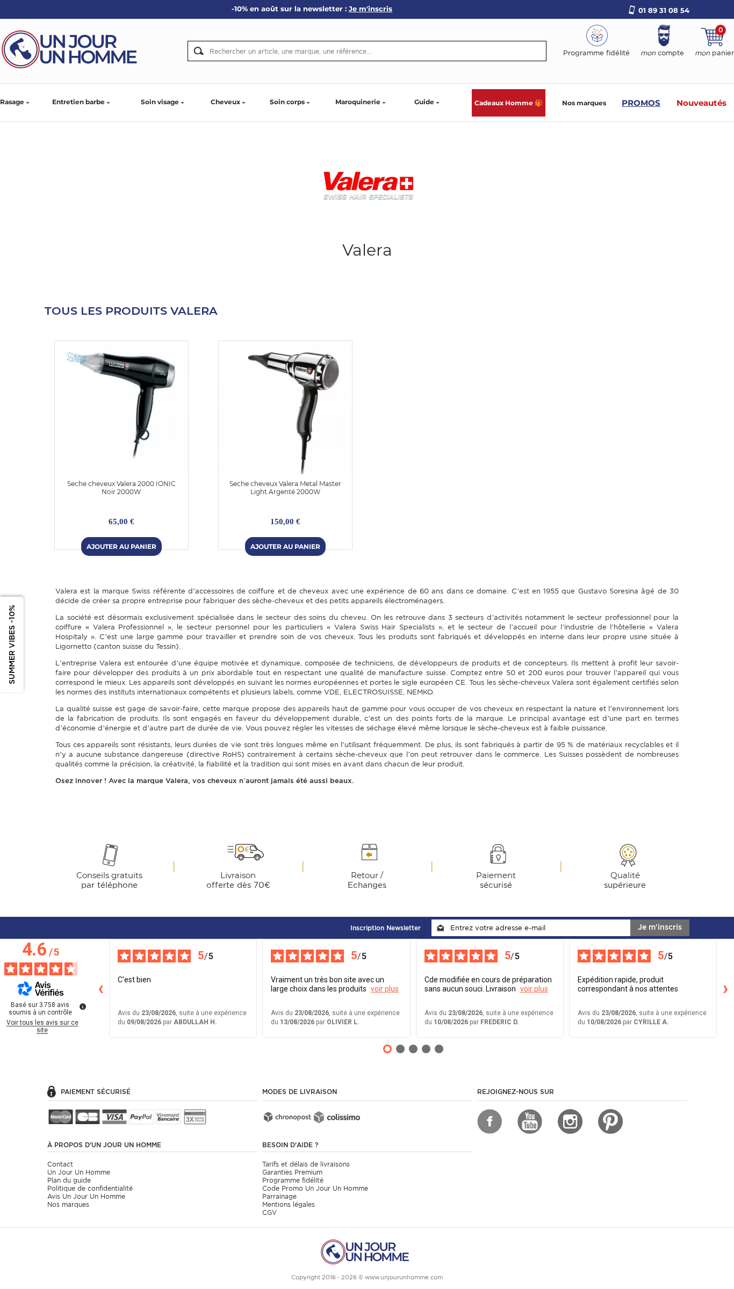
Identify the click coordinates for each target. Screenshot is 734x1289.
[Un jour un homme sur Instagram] (570, 1121)
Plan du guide (69, 1180)
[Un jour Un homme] (72, 49)
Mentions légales (288, 1204)
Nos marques (584, 103)
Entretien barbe (78, 102)
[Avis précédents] (100, 988)
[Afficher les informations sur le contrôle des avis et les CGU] (82, 1006)
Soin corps (287, 102)
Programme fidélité (292, 1180)
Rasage (12, 102)
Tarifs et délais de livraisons (306, 1164)
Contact (60, 1164)
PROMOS (641, 103)
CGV (269, 1212)
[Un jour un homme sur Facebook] (489, 1121)
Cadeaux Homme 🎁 (508, 103)
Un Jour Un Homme (78, 1172)
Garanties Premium (292, 1172)
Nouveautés (701, 103)
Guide (424, 102)
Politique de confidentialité (90, 1188)
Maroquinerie (357, 102)
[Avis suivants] (725, 988)
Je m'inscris (660, 927)
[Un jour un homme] (367, 1251)
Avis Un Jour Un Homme (86, 1196)
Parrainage (279, 1196)
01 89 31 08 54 (663, 10)
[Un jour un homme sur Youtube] (529, 1121)
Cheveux (225, 102)
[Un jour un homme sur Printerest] (610, 1121)
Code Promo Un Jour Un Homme (315, 1188)
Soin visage (160, 102)
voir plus (385, 988)
